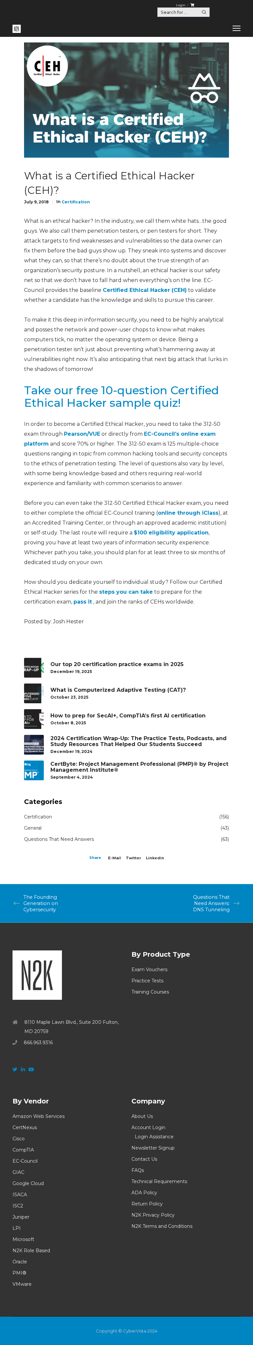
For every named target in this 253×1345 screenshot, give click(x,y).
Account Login (148, 1127)
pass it (82, 602)
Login (180, 5)
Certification (76, 201)
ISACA (20, 1195)
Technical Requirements (159, 1181)
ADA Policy (144, 1193)
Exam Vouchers (149, 969)
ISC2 (18, 1206)
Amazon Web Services (39, 1116)
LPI (17, 1228)
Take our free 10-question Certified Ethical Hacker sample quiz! (121, 396)
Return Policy (147, 1204)
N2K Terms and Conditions (161, 1226)
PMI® (19, 1273)
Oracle (20, 1262)
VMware (22, 1284)
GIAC (18, 1172)
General (33, 828)
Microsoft (23, 1239)
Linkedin (155, 858)
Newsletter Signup (153, 1148)
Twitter (133, 858)
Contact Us (144, 1159)
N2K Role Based (31, 1251)
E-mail (114, 858)
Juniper (21, 1217)
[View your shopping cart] (192, 5)
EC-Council (25, 1161)
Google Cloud (28, 1183)
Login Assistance (154, 1137)
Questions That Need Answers (59, 839)
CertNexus (25, 1127)
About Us (142, 1116)
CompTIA (23, 1150)
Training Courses (150, 992)
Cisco (19, 1139)
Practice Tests (147, 981)
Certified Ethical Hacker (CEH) (145, 290)
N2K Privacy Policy (153, 1215)
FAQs (137, 1170)
